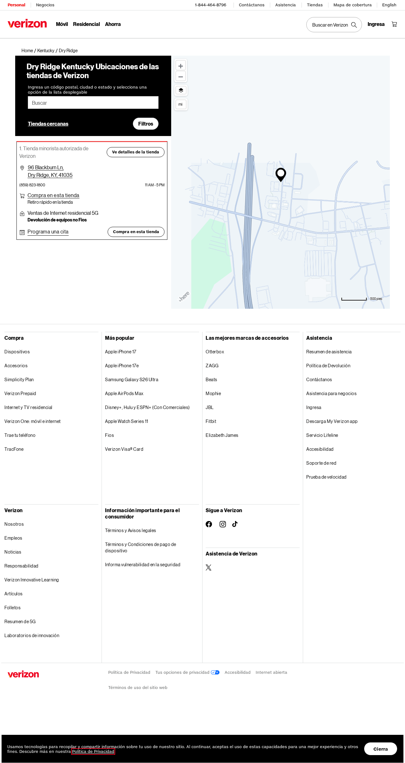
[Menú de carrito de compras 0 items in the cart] (394, 24)
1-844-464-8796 (210, 5)
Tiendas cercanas (48, 124)
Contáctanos (252, 5)
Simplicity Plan (19, 379)
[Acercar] (181, 65)
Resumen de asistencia (329, 351)
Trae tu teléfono (19, 435)
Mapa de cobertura (352, 5)
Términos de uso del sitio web (137, 687)
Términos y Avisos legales (130, 530)
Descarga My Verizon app (332, 421)
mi (180, 104)
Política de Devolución (328, 365)
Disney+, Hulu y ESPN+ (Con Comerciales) (147, 407)
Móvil (62, 24)
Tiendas (315, 5)
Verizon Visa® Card (124, 449)
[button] (68, 50)
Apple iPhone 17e (122, 365)
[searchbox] (93, 102)
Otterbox (215, 351)
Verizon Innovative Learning (31, 579)
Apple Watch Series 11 (126, 421)
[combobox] (93, 102)
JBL (210, 407)
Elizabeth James (222, 435)
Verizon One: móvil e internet (32, 421)
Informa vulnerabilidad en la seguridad (142, 564)
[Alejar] (181, 76)
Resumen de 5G (20, 621)
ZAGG (212, 365)
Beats (211, 379)
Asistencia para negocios (331, 393)
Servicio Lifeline (322, 435)
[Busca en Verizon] (334, 24)
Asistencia (285, 5)
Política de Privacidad (129, 672)
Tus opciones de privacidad (183, 672)
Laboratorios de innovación (31, 635)
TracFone (13, 449)
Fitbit (211, 421)
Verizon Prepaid (20, 393)
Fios (109, 435)
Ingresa (313, 407)
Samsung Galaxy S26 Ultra (131, 379)
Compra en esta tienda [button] (136, 231)
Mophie (213, 393)
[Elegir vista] (181, 90)
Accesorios (16, 365)
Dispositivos (17, 351)
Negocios (45, 5)
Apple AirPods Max (124, 393)
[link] (29, 50)
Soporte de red (321, 463)
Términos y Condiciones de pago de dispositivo (140, 547)
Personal (16, 5)
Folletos (12, 607)
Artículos (13, 593)
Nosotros (14, 524)
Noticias (12, 552)
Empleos (13, 538)
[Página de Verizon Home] (27, 23)
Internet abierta (271, 672)
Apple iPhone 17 (120, 351)
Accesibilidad (320, 449)
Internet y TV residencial (28, 407)
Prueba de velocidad (326, 477)
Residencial (86, 24)
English (389, 5)
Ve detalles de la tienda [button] (135, 152)
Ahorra (113, 24)
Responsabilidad (21, 565)
